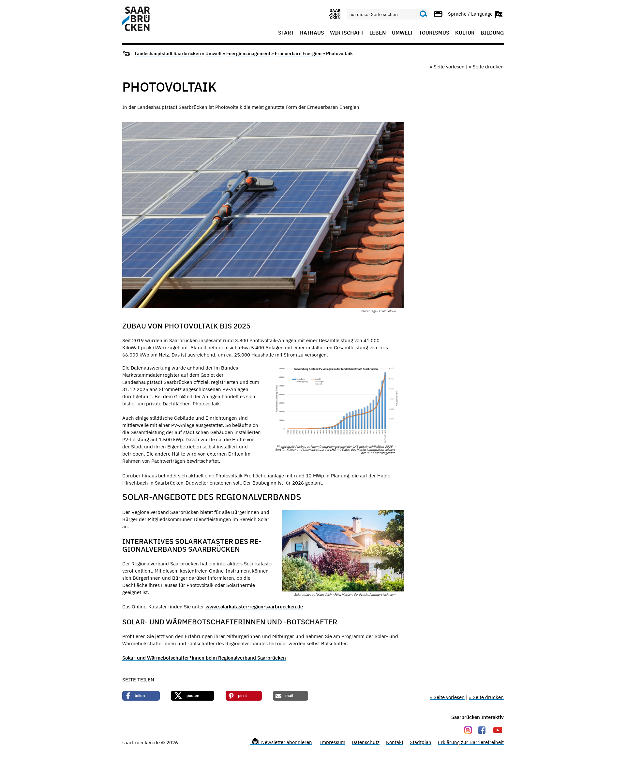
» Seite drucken (486, 67)
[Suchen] (423, 14)
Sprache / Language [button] (471, 13)
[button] (141, 696)
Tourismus (434, 33)
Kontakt (394, 742)
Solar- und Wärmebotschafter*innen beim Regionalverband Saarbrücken (204, 658)
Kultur (465, 33)
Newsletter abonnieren (286, 742)
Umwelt (402, 33)
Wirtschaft (347, 33)
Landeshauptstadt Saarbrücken (168, 53)
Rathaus (312, 33)
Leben (377, 33)
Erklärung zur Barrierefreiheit (471, 742)
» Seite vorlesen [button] (448, 67)
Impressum (332, 742)
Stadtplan (420, 742)
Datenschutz (366, 742)
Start (286, 33)
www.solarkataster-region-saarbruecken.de (254, 607)
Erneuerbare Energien (298, 53)
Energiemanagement (248, 53)
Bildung (492, 33)
